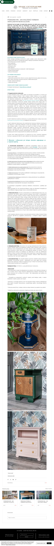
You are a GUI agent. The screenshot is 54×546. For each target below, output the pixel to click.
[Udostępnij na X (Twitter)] (10, 479)
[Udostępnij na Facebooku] (7, 479)
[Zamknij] (52, 543)
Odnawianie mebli (11, 475)
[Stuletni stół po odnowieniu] (10, 495)
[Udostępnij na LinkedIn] (13, 479)
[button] (13, 11)
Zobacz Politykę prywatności (10, 544)
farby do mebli (10, 473)
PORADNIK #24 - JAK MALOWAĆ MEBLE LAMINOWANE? (43, 502)
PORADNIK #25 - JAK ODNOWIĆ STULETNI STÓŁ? (9, 502)
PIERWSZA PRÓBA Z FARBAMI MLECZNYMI (26, 502)
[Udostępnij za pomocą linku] (15, 479)
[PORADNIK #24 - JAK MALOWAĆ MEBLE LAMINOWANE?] (44, 495)
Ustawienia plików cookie (41, 543)
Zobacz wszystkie (48, 488)
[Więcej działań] (46, 17)
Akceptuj (49, 543)
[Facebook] (49, 11)
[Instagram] (51, 11)
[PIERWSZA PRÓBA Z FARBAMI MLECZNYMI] (27, 495)
